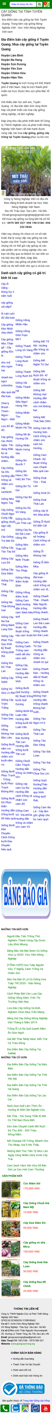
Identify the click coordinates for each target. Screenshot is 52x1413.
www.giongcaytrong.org (23, 1343)
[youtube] (45, 1408)
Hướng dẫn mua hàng (23, 1358)
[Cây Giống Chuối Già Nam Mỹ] (11, 1209)
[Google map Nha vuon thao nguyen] (25, 1408)
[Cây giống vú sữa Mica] (11, 1248)
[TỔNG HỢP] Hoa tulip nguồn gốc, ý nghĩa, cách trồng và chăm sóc (25, 969)
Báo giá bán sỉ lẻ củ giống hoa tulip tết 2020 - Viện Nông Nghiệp (26, 983)
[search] (39, 4)
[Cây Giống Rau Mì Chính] (11, 1288)
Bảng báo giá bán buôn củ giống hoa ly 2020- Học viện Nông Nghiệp (27, 954)
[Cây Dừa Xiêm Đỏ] (11, 1228)
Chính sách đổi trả (22, 1370)
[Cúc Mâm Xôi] (11, 1189)
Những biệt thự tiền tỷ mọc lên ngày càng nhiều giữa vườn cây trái (27, 1155)
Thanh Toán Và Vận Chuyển (26, 1364)
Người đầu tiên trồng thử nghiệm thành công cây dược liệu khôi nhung (26, 940)
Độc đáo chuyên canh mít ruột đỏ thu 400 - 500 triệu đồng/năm (26, 1130)
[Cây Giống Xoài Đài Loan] (11, 1268)
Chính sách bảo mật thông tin (27, 1375)
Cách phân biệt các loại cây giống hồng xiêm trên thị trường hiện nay (24, 997)
